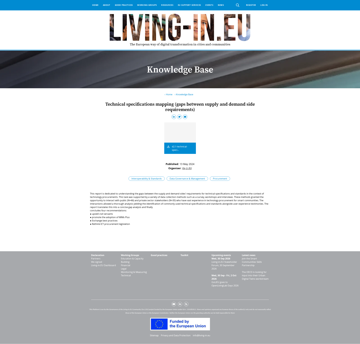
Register (251, 5)
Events (209, 5)
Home (95, 5)
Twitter (180, 117)
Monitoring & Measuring (134, 272)
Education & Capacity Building (132, 260)
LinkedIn (174, 117)
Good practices (124, 5)
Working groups (147, 5)
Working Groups (130, 255)
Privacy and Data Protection (176, 335)
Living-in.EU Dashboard (103, 265)
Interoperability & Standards (146, 178)
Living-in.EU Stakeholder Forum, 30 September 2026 (224, 265)
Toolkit (184, 255)
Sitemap (154, 335)
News (221, 5)
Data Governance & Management (187, 178)
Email (185, 117)
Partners (95, 258)
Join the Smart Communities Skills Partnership (252, 262)
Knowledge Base (184, 94)
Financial (125, 265)
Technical (126, 275)
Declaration (97, 255)
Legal (123, 268)
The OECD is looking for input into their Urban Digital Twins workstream (255, 275)
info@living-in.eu (201, 335)
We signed (96, 261)
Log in (264, 5)
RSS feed (186, 304)
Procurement (220, 178)
